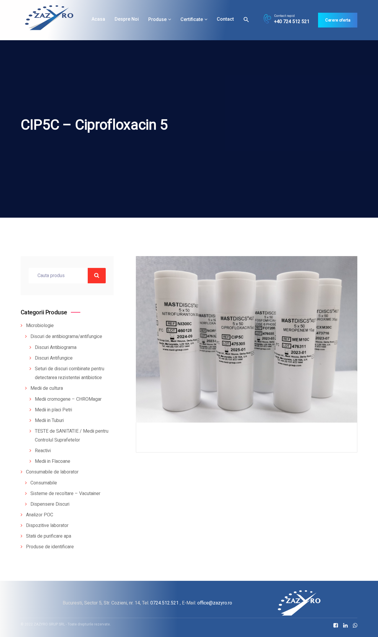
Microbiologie (40, 325)
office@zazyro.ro (214, 603)
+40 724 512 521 (291, 21)
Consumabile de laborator (52, 472)
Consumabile (43, 482)
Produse (157, 19)
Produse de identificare (50, 546)
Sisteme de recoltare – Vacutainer (65, 493)
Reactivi (43, 450)
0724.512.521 (164, 603)
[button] (246, 19)
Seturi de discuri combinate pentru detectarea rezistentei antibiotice (69, 373)
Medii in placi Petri (53, 409)
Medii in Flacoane (52, 461)
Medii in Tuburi (49, 420)
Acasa (98, 19)
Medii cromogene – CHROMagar (68, 399)
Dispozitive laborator (47, 525)
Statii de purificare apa (48, 536)
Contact (225, 19)
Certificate (191, 19)
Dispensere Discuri (49, 504)
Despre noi (127, 19)
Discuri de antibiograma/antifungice (66, 336)
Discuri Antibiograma (55, 347)
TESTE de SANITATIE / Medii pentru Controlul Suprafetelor (71, 436)
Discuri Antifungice (54, 358)
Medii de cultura (46, 388)
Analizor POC (39, 514)
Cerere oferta (337, 20)
